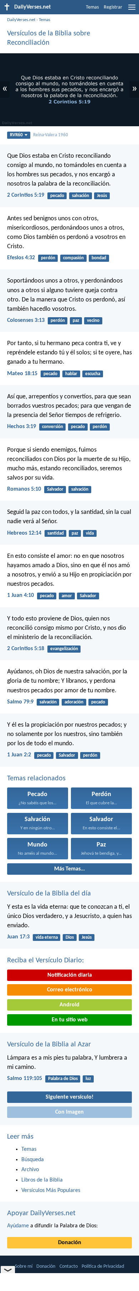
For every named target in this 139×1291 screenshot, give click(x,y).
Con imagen (69, 1112)
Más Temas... (69, 869)
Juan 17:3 (18, 937)
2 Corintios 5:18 (25, 649)
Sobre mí (23, 1266)
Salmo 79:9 (20, 702)
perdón (48, 258)
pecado (57, 195)
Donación (69, 1243)
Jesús (102, 195)
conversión (52, 426)
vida (90, 533)
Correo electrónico (69, 990)
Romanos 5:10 (24, 489)
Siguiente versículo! (69, 1097)
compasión (73, 258)
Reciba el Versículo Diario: (45, 960)
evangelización (64, 649)
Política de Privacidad (103, 1266)
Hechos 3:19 (21, 426)
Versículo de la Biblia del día (49, 893)
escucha (92, 374)
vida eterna (47, 937)
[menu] (132, 10)
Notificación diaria (69, 975)
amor (67, 596)
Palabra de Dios (63, 1078)
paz (76, 320)
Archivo (30, 1170)
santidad (55, 533)
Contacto (69, 1266)
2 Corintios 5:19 (25, 195)
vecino (93, 320)
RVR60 (16, 135)
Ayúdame (18, 1226)
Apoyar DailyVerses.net (41, 1213)
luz (88, 1078)
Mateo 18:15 (22, 374)
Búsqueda (32, 1160)
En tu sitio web (70, 1020)
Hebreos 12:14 (24, 533)
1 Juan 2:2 (19, 755)
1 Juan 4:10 (20, 595)
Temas (92, 7)
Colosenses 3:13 (26, 320)
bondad (99, 258)
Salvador (55, 489)
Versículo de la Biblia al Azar (49, 1044)
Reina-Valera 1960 (50, 135)
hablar (71, 374)
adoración (74, 702)
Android (69, 1005)
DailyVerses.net (21, 20)
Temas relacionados (36, 778)
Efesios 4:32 (21, 258)
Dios (70, 937)
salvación (80, 195)
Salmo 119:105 (24, 1078)
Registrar (113, 7)
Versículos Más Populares (50, 1190)
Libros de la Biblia (42, 1180)
